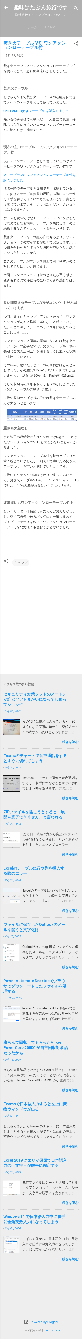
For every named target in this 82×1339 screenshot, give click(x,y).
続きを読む (70, 742)
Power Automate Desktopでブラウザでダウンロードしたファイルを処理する (34, 986)
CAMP (50, 27)
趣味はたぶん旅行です (41, 7)
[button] (76, 44)
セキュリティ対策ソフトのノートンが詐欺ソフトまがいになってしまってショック (34, 699)
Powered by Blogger (43, 1322)
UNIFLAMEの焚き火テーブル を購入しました (36, 111)
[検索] (76, 8)
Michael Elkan (52, 1330)
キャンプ (20, 563)
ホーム (32, 27)
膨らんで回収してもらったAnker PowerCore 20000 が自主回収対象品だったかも (35, 1047)
